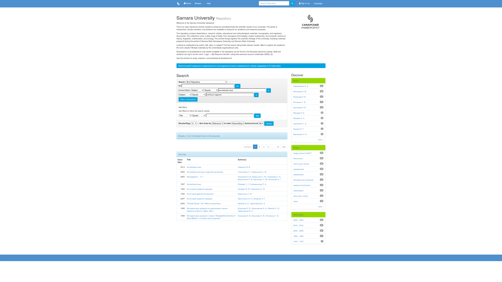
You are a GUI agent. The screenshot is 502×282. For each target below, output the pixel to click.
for (180, 85)
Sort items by (205, 123)
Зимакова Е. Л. (274, 176)
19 (278, 146)
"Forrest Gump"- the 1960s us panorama (204, 203)
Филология (298, 158)
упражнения (298, 169)
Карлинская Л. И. (245, 179)
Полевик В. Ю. (244, 189)
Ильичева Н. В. (299, 107)
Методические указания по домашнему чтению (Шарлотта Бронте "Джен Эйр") (207, 209)
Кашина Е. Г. (298, 129)
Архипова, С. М (260, 179)
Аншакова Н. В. (244, 176)
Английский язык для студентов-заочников (205, 172)
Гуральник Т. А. (300, 123)
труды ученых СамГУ (302, 153)
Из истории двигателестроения (200, 193)
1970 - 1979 (298, 241)
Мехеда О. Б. (243, 203)
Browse (198, 3)
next (284, 146)
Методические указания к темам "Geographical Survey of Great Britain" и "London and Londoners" (211, 217)
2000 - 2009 (298, 230)
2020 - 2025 (298, 220)
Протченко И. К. (245, 198)
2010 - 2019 (298, 225)
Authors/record (251, 123)
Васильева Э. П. (300, 134)
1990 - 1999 (298, 236)
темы (295, 201)
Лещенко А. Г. (259, 198)
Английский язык (194, 167)
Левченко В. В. (244, 167)
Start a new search (188, 99)
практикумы (298, 190)
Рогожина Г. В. (272, 215)
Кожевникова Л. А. (258, 184)
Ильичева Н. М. (258, 215)
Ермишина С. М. (259, 172)
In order (227, 123)
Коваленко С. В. (258, 189)
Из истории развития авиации (199, 189)
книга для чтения (300, 196)
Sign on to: (306, 3)
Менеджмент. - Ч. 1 (195, 176)
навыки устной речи (301, 185)
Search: (182, 82)
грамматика (298, 174)
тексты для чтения (301, 163)
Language (318, 3)
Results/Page (184, 123)
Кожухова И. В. (244, 208)
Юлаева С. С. (243, 184)
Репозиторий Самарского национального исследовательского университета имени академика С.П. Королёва (229, 65)
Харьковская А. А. (257, 203)
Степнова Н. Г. (244, 172)
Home (188, 3)
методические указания (303, 179)
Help (209, 3)
